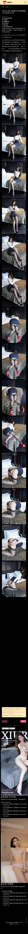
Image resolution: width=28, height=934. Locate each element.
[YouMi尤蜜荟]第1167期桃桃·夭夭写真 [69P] (14, 814)
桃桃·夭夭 (13, 728)
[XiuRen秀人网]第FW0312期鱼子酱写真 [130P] (15, 893)
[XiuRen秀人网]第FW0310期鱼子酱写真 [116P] (15, 900)
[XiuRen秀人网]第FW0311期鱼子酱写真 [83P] (14, 896)
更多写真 (8, 802)
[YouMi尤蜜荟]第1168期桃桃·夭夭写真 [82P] (14, 811)
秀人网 (6, 7)
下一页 (23, 721)
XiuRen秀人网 (6, 728)
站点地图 (16, 922)
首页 (3, 7)
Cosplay (20, 922)
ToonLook (16, 924)
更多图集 (10, 891)
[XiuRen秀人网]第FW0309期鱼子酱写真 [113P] (15, 903)
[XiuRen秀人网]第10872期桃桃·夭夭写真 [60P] (15, 804)
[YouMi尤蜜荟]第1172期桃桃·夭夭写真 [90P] (14, 807)
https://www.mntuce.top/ (19, 712)
